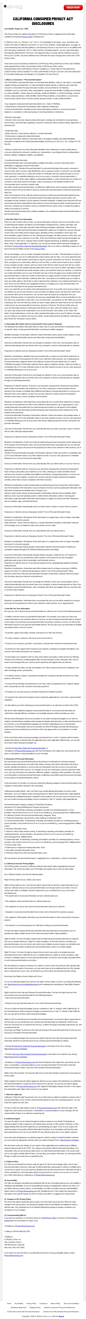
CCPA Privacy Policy (48, 1218)
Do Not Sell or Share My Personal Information (30, 246)
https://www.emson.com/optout (15, 1049)
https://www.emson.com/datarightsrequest (23, 984)
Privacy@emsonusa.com (25, 751)
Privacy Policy (27, 37)
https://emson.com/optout (69, 1140)
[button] (73, 7)
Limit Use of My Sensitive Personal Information (29, 1054)
